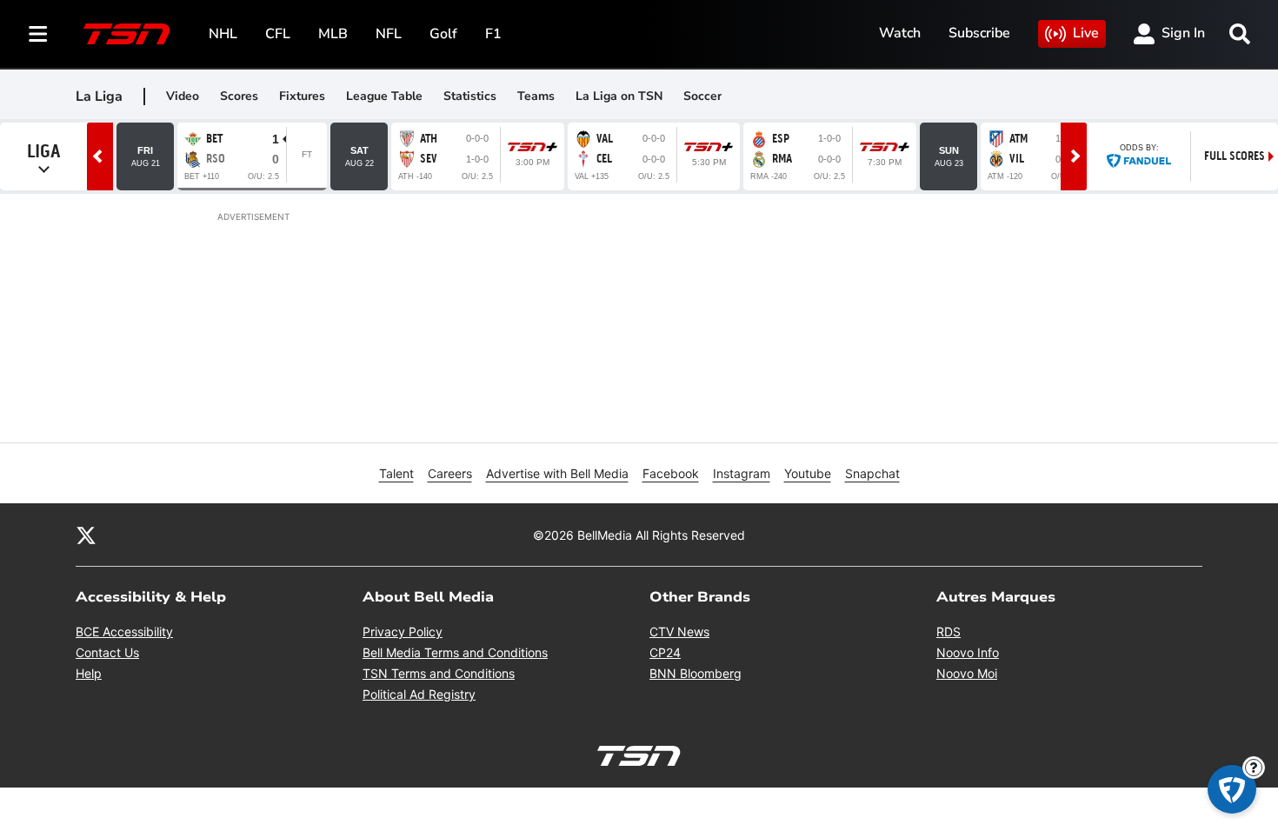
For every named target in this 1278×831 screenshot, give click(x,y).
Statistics (469, 96)
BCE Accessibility (124, 631)
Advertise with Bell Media (557, 473)
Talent (396, 473)
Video (182, 96)
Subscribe (979, 33)
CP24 (665, 652)
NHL (223, 33)
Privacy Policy (403, 631)
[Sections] (38, 34)
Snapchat (872, 473)
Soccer (702, 96)
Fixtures (302, 96)
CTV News (679, 631)
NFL (389, 33)
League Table (384, 96)
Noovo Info (967, 652)
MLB (333, 33)
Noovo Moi (966, 673)
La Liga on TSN (619, 96)
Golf (443, 33)
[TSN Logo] (126, 34)
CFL (277, 33)
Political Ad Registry (419, 694)
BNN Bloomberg (695, 673)
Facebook (670, 473)
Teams (536, 96)
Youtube (807, 473)
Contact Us (107, 652)
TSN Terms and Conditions (439, 673)
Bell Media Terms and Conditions (455, 652)
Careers (450, 473)
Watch (900, 33)
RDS (948, 631)
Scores (239, 96)
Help (89, 673)
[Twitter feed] (86, 534)
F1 (493, 33)
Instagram (741, 473)
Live (1086, 33)
